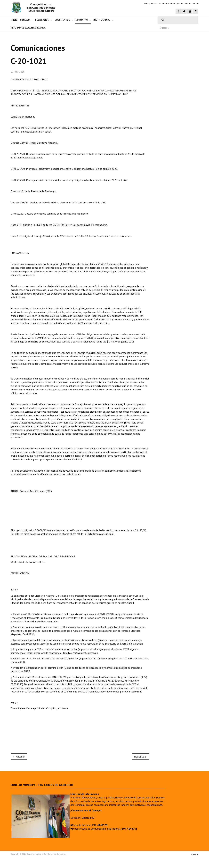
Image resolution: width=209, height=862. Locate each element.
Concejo (25, 19)
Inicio (14, 19)
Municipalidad (150, 3)
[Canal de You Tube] (190, 11)
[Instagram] (195, 11)
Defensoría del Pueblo (188, 3)
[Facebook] (178, 11)
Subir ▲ (194, 854)
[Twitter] (184, 11)
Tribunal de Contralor (167, 3)
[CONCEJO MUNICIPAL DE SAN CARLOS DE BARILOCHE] (34, 7)
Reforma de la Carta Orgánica (28, 27)
